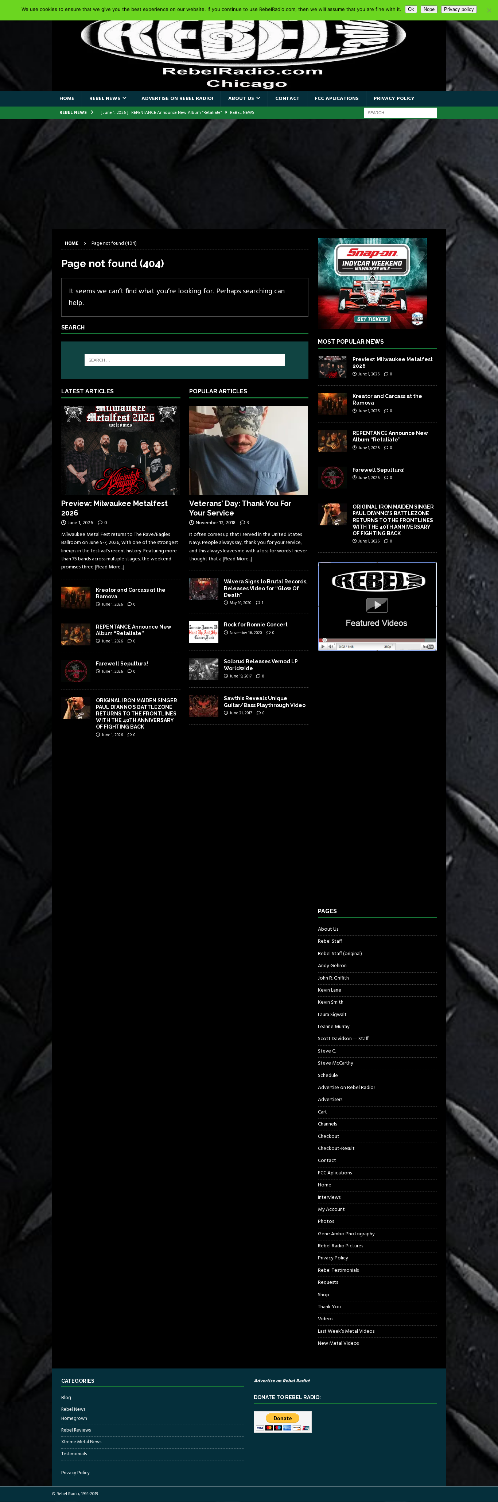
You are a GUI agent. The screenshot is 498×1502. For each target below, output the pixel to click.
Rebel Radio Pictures (340, 1246)
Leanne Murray (334, 1027)
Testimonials (74, 1454)
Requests (328, 1282)
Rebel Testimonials (338, 1270)
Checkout (328, 1136)
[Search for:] (400, 113)
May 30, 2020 (240, 603)
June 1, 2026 (80, 523)
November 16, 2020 (246, 633)
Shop (323, 1295)
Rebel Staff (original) (340, 954)
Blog (66, 1398)
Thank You (329, 1307)
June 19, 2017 (241, 676)
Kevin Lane (329, 990)
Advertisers (330, 1100)
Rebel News (104, 98)
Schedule (328, 1076)
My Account (331, 1209)
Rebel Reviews (76, 1430)
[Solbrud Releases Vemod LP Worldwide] (203, 669)
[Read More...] (109, 567)
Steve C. (327, 1051)
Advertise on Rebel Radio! (177, 98)
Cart (322, 1112)
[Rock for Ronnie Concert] (203, 632)
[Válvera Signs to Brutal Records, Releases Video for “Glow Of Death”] (203, 589)
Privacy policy (459, 9)
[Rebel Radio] (249, 87)
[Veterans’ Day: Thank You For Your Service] (248, 450)
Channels (327, 1124)
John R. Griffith (333, 978)
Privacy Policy (394, 98)
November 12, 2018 (216, 523)
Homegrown (74, 1418)
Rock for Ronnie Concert (256, 625)
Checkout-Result (336, 1148)
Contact (287, 98)
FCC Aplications (337, 98)
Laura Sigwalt (332, 1015)
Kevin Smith (330, 1002)
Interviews (329, 1197)
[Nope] (489, 10)
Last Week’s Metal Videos (346, 1331)
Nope (429, 9)
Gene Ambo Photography (346, 1234)
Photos (326, 1221)
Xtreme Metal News (81, 1442)
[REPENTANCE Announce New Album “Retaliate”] (75, 634)
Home (66, 98)
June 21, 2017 (241, 713)
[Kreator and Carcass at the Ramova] (75, 598)
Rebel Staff (330, 941)
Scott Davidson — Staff (343, 1039)
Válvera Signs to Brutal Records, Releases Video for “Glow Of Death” (266, 588)
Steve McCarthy (335, 1063)
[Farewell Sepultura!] (75, 671)
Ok (411, 9)
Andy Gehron (332, 966)
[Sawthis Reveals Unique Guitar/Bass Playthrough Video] (203, 706)
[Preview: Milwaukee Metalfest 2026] (120, 450)
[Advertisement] (249, 174)
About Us (241, 98)
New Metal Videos (338, 1343)
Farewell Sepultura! (122, 664)
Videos (325, 1319)
